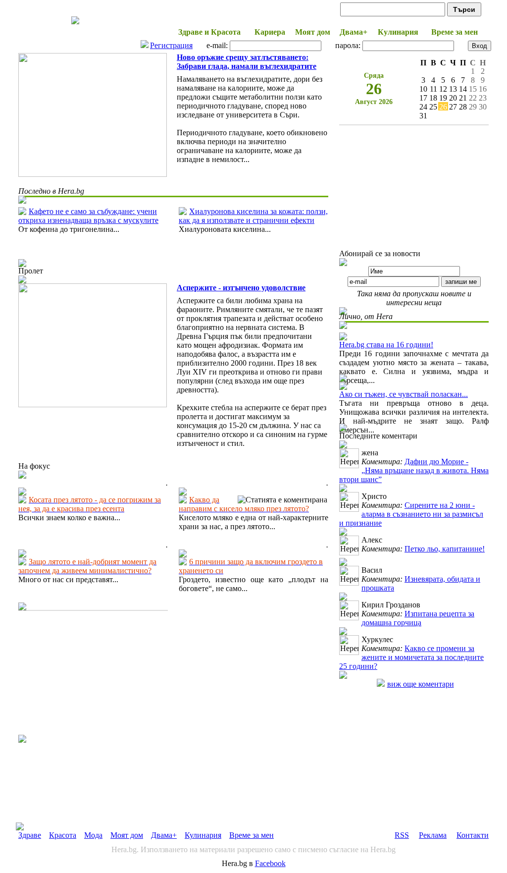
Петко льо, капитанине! (445, 549)
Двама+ (164, 835)
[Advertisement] (92, 673)
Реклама (433, 835)
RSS (402, 835)
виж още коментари (420, 684)
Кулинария (203, 835)
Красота (62, 835)
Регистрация (171, 45)
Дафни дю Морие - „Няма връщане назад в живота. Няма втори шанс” (414, 470)
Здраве (29, 835)
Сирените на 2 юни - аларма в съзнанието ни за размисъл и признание (411, 514)
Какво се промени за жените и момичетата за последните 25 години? (411, 657)
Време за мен (251, 835)
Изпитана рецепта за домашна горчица (417, 618)
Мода (93, 835)
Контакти (472, 835)
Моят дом (126, 835)
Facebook (270, 863)
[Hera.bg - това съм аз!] (75, 24)
